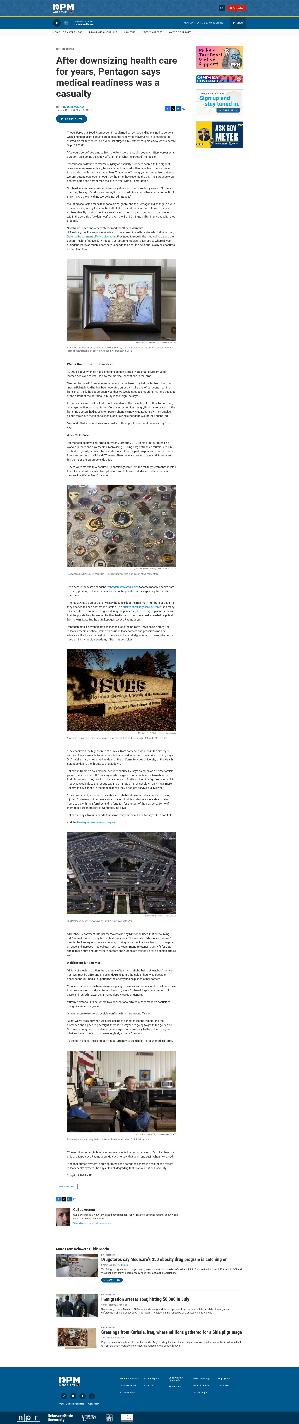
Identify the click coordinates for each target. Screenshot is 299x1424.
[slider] (71, 22)
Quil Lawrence (75, 106)
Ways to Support (180, 32)
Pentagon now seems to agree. (96, 822)
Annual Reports (151, 1378)
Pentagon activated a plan (123, 587)
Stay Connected (152, 32)
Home (56, 32)
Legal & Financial (128, 1385)
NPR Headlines (65, 48)
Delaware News (73, 32)
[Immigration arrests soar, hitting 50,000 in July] (77, 1305)
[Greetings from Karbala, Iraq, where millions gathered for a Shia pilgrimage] (77, 1338)
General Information (129, 1378)
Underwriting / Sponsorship (176, 1379)
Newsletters (175, 1387)
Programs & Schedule (103, 32)
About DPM (149, 1385)
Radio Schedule (201, 1385)
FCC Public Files (127, 1392)
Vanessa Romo (108, 1305)
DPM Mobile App (201, 1378)
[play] (56, 23)
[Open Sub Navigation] (85, 32)
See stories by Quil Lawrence (92, 1223)
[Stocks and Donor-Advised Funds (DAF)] (219, 57)
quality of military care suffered (142, 607)
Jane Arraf (106, 1337)
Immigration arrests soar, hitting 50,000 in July (145, 1299)
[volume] (66, 22)
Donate (238, 8)
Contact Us (223, 1385)
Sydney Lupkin (108, 1265)
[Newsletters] (219, 102)
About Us (129, 32)
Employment (224, 1378)
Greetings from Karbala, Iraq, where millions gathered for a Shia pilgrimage (171, 1332)
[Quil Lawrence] (63, 1217)
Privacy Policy (93, 1404)
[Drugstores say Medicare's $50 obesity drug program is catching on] (77, 1265)
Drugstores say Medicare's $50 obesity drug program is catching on (164, 1259)
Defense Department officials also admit (92, 236)
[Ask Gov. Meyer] (219, 135)
